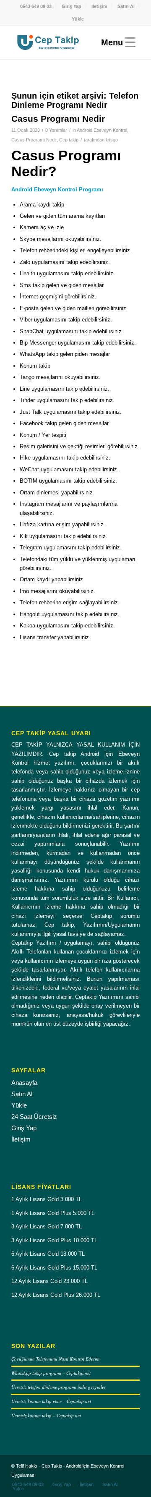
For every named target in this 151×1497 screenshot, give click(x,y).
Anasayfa (24, 1082)
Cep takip (68, 139)
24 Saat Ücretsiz (34, 1116)
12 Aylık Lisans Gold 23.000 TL (49, 1281)
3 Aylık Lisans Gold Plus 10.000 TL (54, 1240)
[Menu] (116, 42)
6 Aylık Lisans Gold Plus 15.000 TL (54, 1267)
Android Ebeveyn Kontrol (102, 130)
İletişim (99, 6)
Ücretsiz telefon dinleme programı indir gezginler (58, 1387)
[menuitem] (36, 6)
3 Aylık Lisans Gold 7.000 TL (46, 1226)
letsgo (112, 139)
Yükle (78, 18)
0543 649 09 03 (36, 6)
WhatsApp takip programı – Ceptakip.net (51, 1373)
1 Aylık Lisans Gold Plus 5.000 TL (52, 1213)
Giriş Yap (71, 6)
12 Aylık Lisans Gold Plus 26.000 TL (55, 1295)
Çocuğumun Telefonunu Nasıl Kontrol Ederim (55, 1359)
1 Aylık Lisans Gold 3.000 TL (46, 1199)
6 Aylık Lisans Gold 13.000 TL (48, 1254)
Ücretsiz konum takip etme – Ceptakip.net (51, 1401)
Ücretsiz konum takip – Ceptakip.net (46, 1415)
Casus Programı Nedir (58, 118)
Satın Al (126, 6)
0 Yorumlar (56, 130)
